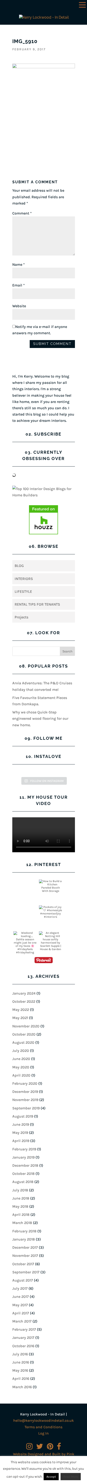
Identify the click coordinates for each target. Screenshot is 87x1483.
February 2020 (24, 1083)
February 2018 (24, 1231)
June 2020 (21, 1059)
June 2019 (20, 1124)
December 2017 (25, 1247)
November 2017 (25, 1255)
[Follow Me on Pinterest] (43, 961)
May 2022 (20, 1009)
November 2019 (25, 1100)
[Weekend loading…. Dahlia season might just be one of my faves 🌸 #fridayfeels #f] (25, 944)
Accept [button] (51, 1476)
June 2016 (20, 1362)
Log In (43, 1433)
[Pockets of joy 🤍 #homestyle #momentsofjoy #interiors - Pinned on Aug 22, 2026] (50, 911)
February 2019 (24, 1149)
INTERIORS (24, 578)
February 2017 (24, 1329)
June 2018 (20, 1198)
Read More (70, 1476)
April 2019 (20, 1141)
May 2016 (20, 1370)
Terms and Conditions (43, 1427)
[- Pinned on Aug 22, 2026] (25, 881)
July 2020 (20, 1050)
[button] (82, 5)
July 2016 (20, 1354)
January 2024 (23, 993)
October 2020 (23, 1034)
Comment (22, 213)
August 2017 (22, 1280)
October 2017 (23, 1264)
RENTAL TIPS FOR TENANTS (37, 604)
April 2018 (20, 1214)
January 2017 (23, 1337)
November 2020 (25, 1026)
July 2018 (20, 1190)
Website (19, 306)
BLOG (19, 565)
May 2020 (20, 1067)
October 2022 (23, 1001)
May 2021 (20, 1018)
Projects (21, 617)
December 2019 (25, 1091)
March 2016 (22, 1387)
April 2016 (20, 1378)
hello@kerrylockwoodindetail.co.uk (43, 1420)
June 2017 (20, 1296)
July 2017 (20, 1288)
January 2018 (23, 1239)
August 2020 (23, 1042)
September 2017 (25, 1272)
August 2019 (22, 1116)
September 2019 (26, 1108)
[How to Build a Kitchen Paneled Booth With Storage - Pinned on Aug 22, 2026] (50, 886)
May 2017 (20, 1305)
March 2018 (22, 1222)
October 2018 (23, 1173)
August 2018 (22, 1182)
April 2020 (21, 1075)
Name (18, 264)
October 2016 (23, 1346)
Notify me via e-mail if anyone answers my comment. (39, 329)
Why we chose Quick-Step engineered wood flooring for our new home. (40, 718)
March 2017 (22, 1321)
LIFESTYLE (23, 591)
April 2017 (20, 1313)
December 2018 (25, 1165)
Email (18, 285)
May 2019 (20, 1132)
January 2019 (23, 1157)
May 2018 (20, 1206)
